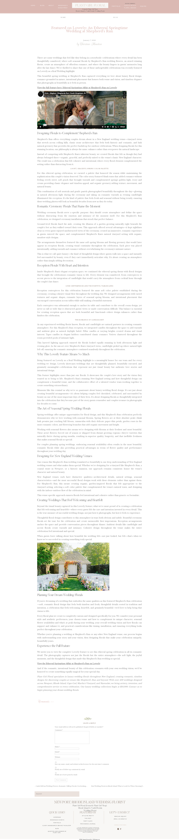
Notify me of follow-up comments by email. (70, 769)
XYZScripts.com (96, 839)
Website (57, 757)
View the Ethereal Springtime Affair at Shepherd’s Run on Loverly (68, 663)
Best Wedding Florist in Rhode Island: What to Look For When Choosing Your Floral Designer (123, 786)
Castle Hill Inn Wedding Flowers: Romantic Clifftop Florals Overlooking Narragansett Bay (67, 786)
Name (57, 747)
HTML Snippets (82, 839)
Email (57, 752)
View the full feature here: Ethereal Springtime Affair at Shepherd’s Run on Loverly (77, 88)
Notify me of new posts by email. (66, 775)
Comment (59, 730)
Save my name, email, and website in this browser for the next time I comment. (82, 764)
